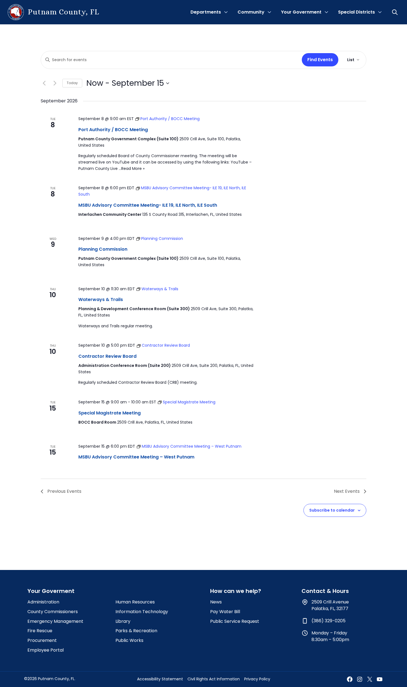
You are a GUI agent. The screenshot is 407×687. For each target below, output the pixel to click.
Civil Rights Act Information (213, 679)
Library (122, 621)
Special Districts (356, 12)
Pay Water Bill (225, 611)
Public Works (129, 640)
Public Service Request (234, 621)
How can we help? (235, 591)
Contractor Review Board (107, 356)
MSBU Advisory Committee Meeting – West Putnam (136, 457)
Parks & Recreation (136, 631)
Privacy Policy (257, 679)
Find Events (320, 59)
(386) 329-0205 (328, 621)
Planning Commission (102, 249)
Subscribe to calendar (332, 510)
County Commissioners (52, 611)
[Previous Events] (44, 83)
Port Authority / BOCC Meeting (113, 129)
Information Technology (141, 611)
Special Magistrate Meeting (109, 413)
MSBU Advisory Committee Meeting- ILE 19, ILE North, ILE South (147, 205)
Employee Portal (45, 650)
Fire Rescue (39, 631)
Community (251, 12)
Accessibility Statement (160, 679)
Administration (43, 602)
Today (72, 83)
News (216, 602)
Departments (205, 12)
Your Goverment (50, 591)
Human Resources (135, 602)
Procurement (42, 640)
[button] (395, 12)
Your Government (301, 12)
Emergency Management (55, 621)
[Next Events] (54, 83)
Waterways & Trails (100, 299)
